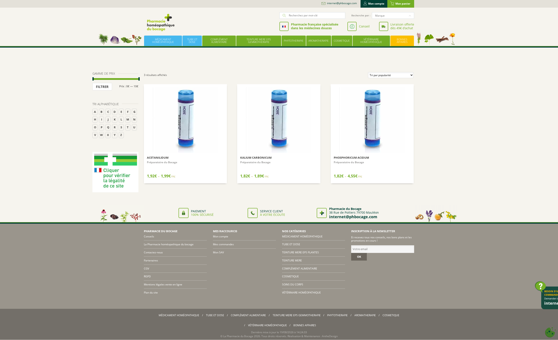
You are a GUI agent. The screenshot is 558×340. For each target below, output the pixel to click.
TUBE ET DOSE (192, 41)
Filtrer (102, 86)
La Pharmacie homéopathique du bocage (169, 244)
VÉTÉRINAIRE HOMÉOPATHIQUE (371, 41)
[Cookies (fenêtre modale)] (550, 332)
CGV (146, 268)
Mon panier (402, 3)
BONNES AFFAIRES (402, 41)
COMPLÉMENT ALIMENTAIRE (219, 41)
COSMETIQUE (342, 41)
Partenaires (151, 260)
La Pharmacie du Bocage (238, 336)
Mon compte (376, 3)
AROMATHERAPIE (318, 41)
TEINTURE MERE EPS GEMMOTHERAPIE (259, 41)
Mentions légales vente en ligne (163, 284)
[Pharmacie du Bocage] (160, 22)
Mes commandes (223, 244)
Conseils (149, 236)
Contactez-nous (153, 252)
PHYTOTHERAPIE (293, 41)
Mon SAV (218, 252)
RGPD (147, 276)
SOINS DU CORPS (292, 284)
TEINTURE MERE (292, 260)
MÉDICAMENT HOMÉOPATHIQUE (163, 41)
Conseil (364, 26)
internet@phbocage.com (342, 3)
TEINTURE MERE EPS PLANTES (300, 252)
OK (359, 257)
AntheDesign (330, 336)
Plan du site (151, 292)
